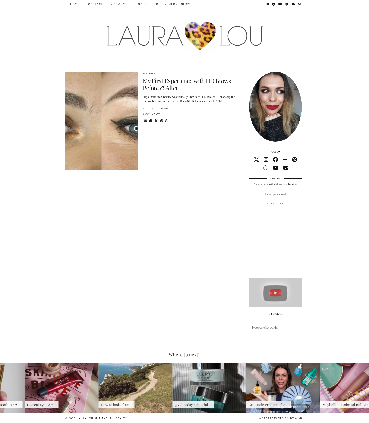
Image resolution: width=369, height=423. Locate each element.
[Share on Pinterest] (161, 121)
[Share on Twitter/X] (156, 121)
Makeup (149, 73)
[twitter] (256, 159)
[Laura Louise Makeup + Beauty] (184, 32)
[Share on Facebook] (151, 121)
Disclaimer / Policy (173, 4)
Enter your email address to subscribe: (275, 184)
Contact (95, 4)
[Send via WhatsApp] (166, 121)
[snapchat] (265, 168)
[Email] (293, 4)
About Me (119, 4)
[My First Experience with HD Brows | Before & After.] (101, 121)
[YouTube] (280, 4)
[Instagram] (267, 4)
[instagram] (266, 159)
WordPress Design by (281, 418)
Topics (142, 4)
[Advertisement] (281, 243)
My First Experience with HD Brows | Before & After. (188, 84)
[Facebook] (287, 4)
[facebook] (275, 159)
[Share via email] (145, 121)
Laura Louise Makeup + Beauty (102, 418)
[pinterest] (294, 159)
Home (75, 4)
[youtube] (275, 168)
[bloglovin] (285, 159)
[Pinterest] (273, 4)
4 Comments (151, 114)
